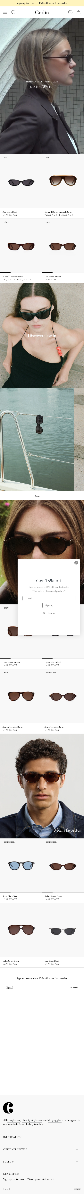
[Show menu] (5, 12)
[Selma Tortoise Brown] (63, 696)
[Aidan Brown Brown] (63, 866)
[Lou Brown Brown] (63, 246)
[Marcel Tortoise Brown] (21, 246)
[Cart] (78, 12)
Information (12, 1137)
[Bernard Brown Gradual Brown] (63, 181)
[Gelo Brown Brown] (21, 930)
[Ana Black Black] (21, 181)
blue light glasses (32, 1120)
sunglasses (13, 1120)
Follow (8, 1161)
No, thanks (49, 613)
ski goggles (55, 1120)
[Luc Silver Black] (63, 930)
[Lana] (37, 439)
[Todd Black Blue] (21, 866)
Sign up (49, 605)
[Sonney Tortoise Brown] (21, 696)
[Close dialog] (76, 563)
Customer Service (15, 1149)
